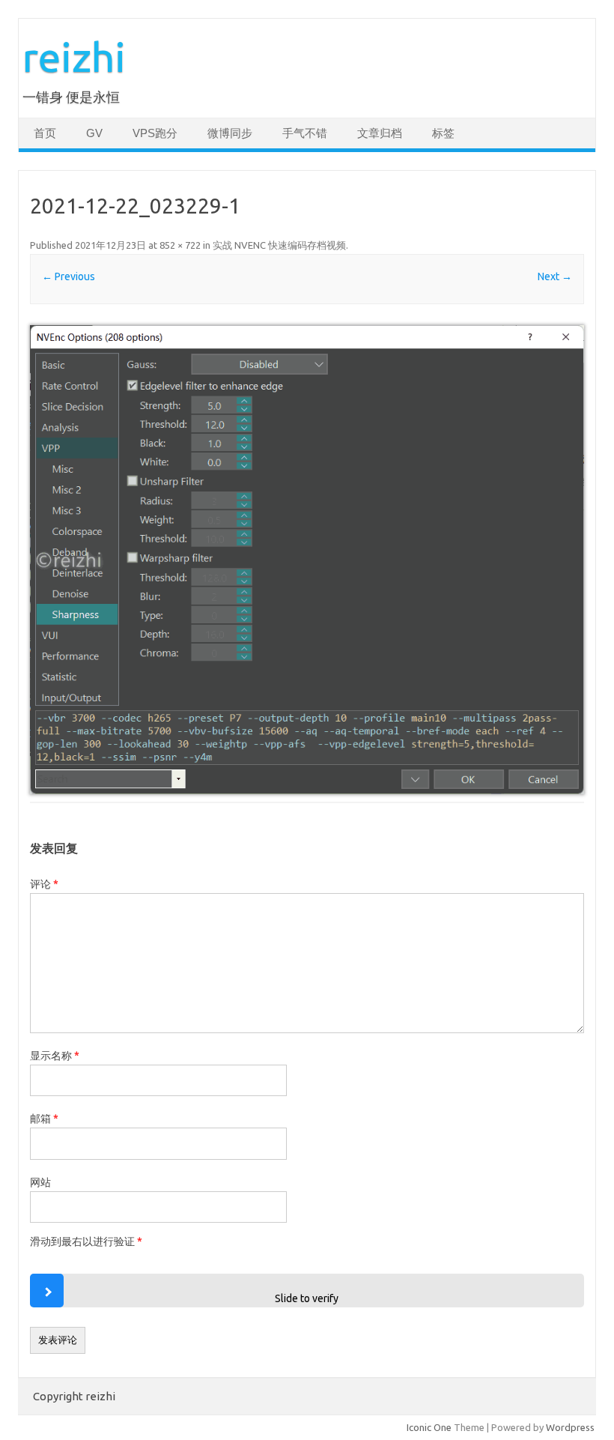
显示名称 (54, 1056)
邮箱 (44, 1119)
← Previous (68, 276)
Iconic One (429, 1427)
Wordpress (570, 1427)
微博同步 (229, 133)
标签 (443, 133)
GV (94, 133)
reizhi (74, 56)
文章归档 (379, 133)
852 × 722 (180, 245)
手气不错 (304, 133)
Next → (555, 276)
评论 (44, 884)
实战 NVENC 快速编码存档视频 (279, 245)
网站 (40, 1182)
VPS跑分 (155, 133)
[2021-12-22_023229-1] (306, 559)
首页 (45, 133)
